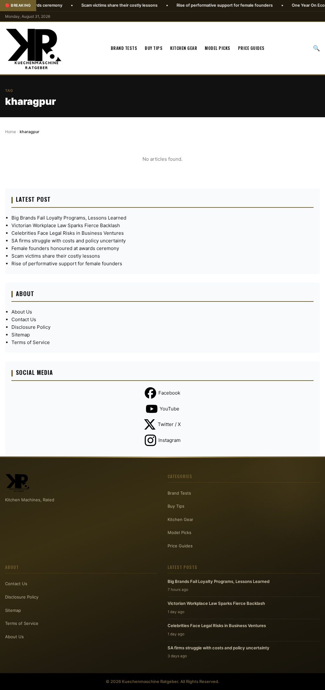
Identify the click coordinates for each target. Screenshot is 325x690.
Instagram (169, 440)
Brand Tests (124, 48)
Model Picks (217, 48)
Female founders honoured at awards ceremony (65, 248)
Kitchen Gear (183, 48)
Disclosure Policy (30, 327)
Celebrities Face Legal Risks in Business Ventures (67, 233)
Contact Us (23, 319)
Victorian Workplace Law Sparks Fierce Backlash (65, 225)
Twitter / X (169, 424)
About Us (21, 312)
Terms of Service (30, 342)
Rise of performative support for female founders (207, 5)
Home (10, 131)
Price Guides (251, 48)
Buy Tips (153, 48)
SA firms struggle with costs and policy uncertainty (68, 241)
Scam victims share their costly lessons (102, 5)
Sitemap (20, 335)
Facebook (169, 393)
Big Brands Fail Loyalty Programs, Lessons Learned (68, 218)
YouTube (169, 409)
